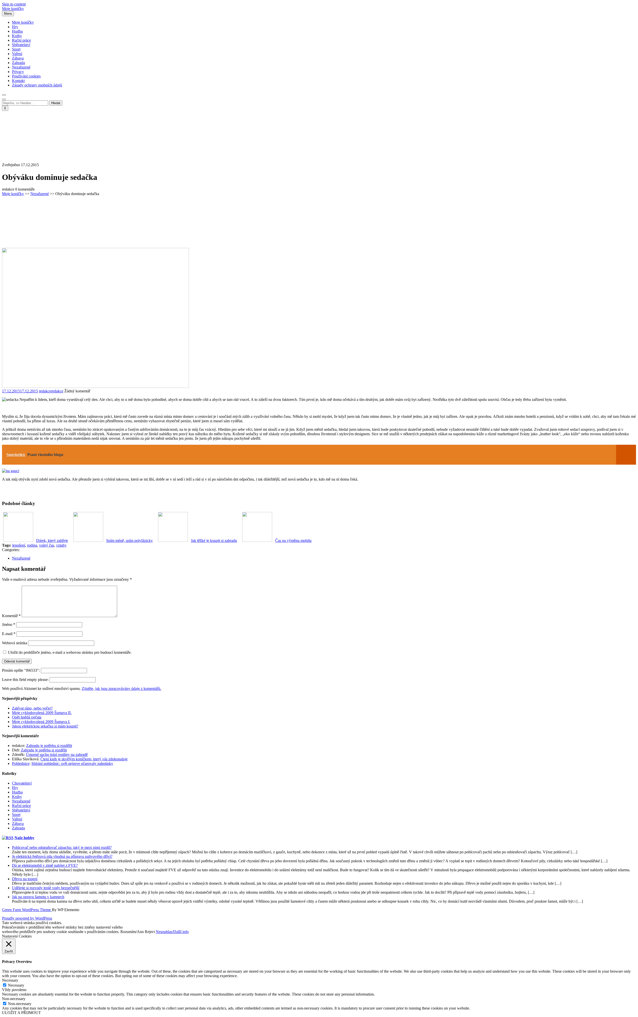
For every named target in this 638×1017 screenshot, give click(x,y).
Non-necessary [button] (13, 999)
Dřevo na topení (24, 879)
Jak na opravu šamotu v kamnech (38, 897)
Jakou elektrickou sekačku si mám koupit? (45, 726)
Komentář (11, 616)
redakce (51, 391)
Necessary (16, 985)
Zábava (18, 58)
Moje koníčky (13, 8)
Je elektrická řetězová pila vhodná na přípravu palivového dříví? (62, 856)
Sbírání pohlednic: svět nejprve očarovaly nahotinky (72, 763)
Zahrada (18, 63)
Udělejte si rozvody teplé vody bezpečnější (45, 888)
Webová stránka (14, 643)
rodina (32, 545)
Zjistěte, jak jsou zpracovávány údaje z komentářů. (121, 688)
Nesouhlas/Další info (172, 932)
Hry (15, 27)
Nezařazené (21, 67)
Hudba (17, 31)
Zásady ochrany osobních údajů (37, 85)
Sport (16, 49)
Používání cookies (26, 76)
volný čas (46, 545)
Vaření (17, 54)
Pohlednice (20, 763)
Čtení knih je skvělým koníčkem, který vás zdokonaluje (84, 759)
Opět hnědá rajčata (26, 717)
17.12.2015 (20, 391)
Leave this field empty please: (26, 679)
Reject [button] (150, 932)
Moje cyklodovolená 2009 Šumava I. (41, 722)
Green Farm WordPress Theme (27, 910)
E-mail (8, 634)
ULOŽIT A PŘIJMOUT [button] (21, 1013)
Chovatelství (22, 783)
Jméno (8, 624)
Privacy (18, 72)
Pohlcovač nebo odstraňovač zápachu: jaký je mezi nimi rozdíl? (62, 847)
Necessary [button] (10, 980)
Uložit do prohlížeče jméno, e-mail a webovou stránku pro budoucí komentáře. (70, 652)
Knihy (17, 36)
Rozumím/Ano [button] (132, 932)
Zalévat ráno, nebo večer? (32, 708)
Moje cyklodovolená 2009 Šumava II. (42, 713)
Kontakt (18, 80)
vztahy (61, 545)
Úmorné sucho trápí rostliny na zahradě (57, 754)
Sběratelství (21, 45)
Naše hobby (24, 838)
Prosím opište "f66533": (21, 670)
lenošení (18, 545)
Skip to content (14, 4)
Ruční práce (21, 40)
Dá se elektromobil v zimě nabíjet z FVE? (45, 865)
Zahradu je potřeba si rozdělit (49, 745)
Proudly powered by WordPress (27, 918)
